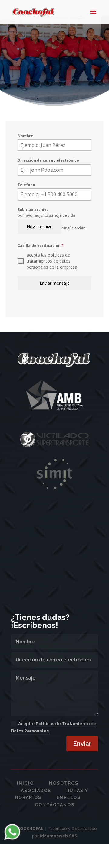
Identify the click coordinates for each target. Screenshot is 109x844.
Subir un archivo (33, 209)
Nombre (25, 135)
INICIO (25, 783)
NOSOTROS (63, 783)
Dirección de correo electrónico (48, 160)
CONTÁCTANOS (54, 804)
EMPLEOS (69, 797)
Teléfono (26, 184)
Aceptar (54, 727)
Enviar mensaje (55, 283)
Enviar (82, 743)
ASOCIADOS (36, 790)
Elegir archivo (40, 226)
